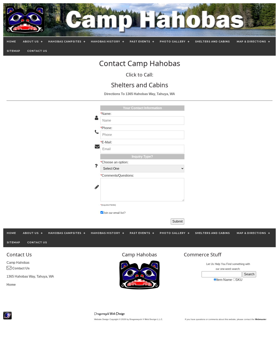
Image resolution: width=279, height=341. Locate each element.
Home (11, 284)
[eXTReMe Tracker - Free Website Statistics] (7, 317)
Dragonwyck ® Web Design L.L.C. (146, 319)
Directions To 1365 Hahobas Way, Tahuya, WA (139, 94)
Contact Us (20, 268)
